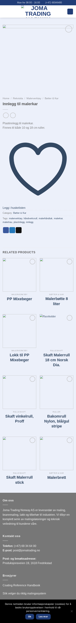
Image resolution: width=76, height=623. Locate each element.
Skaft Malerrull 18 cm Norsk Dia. (56, 360)
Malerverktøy (34, 98)
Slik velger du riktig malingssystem (24, 593)
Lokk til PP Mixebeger (19, 357)
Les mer (43, 616)
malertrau (7, 222)
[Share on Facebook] (6, 230)
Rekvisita (18, 98)
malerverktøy (15, 218)
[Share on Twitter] (12, 230)
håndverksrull (30, 218)
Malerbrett (56, 477)
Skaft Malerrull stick (19, 479)
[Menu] (70, 11)
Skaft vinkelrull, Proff (19, 418)
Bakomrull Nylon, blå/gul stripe (56, 421)
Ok (29, 616)
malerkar (58, 218)
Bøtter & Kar (52, 98)
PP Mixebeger (19, 299)
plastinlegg (19, 222)
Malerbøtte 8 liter (56, 301)
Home (6, 98)
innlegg (29, 222)
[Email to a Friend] (19, 230)
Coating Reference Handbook (21, 585)
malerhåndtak (45, 218)
